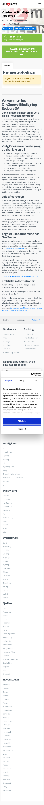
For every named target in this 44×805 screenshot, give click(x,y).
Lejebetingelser (29, 349)
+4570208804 (14, 23)
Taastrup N (7, 783)
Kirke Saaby (7, 645)
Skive (5, 521)
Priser (5, 338)
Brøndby (6, 695)
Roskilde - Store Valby (11, 659)
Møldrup (6, 459)
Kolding (6, 561)
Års (4, 448)
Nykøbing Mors (9, 467)
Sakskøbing (7, 663)
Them (5, 528)
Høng (5, 630)
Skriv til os (7, 29)
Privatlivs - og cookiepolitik (11, 352)
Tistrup (5, 586)
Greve (5, 619)
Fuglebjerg (7, 612)
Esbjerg (6, 554)
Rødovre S (7, 768)
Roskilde (6, 656)
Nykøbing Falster (9, 652)
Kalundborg (7, 637)
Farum (5, 703)
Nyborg (6, 565)
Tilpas (20, 429)
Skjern (5, 579)
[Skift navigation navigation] (39, 4)
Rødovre (6, 761)
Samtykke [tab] (8, 381)
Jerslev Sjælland (9, 634)
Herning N (7, 499)
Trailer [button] (6, 66)
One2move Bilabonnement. (14, 248)
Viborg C (6, 481)
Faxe (5, 608)
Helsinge (6, 717)
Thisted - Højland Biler (11, 474)
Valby (5, 787)
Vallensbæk (7, 790)
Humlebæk (7, 732)
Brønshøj (6, 699)
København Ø (8, 747)
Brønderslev (7, 452)
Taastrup (6, 779)
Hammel (6, 495)
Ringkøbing (7, 510)
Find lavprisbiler (29, 334)
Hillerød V (6, 728)
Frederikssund (8, 706)
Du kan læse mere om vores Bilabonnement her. (20, 276)
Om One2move (9, 334)
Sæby (5, 470)
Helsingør (6, 725)
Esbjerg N (6, 557)
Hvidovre (6, 736)
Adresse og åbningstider (25, 29)
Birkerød (6, 692)
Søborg (5, 776)
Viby (4, 532)
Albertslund (7, 685)
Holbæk (6, 626)
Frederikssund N (9, 710)
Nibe (4, 463)
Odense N (7, 568)
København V (8, 750)
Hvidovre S (7, 739)
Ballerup (6, 688)
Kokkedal (6, 743)
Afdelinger (7, 341)
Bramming (7, 546)
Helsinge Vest (8, 721)
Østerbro (6, 757)
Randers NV (7, 506)
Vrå (4, 485)
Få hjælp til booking (31, 345)
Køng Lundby (8, 648)
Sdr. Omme (7, 576)
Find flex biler (29, 341)
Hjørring (6, 456)
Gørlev (5, 615)
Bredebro (6, 550)
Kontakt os (7, 345)
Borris (5, 543)
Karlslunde (7, 641)
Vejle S (5, 597)
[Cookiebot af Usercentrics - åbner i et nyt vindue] (31, 374)
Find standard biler (31, 338)
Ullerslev (6, 590)
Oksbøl (5, 572)
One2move (7, 320)
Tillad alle (22, 421)
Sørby (5, 670)
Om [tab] (36, 381)
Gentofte (6, 714)
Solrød (5, 772)
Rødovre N (7, 765)
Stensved (6, 674)
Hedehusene (7, 623)
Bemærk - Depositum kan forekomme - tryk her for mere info (22, 52)
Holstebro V (7, 503)
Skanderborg (8, 517)
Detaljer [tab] (22, 381)
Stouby (5, 525)
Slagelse (6, 666)
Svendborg (7, 583)
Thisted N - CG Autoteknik (13, 478)
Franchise (6, 349)
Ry (4, 514)
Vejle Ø (5, 594)
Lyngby (5, 754)
